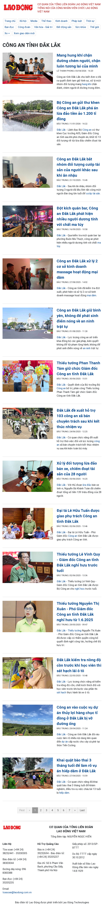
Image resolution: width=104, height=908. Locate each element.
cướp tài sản (93, 193)
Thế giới (94, 27)
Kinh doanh (61, 20)
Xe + (7, 33)
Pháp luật (77, 20)
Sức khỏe (80, 27)
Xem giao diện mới (24, 33)
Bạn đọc (9, 27)
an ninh (86, 348)
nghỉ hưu (79, 588)
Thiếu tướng (74, 630)
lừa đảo (87, 484)
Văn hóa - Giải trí (43, 27)
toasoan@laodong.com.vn (17, 892)
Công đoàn (24, 27)
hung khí (87, 84)
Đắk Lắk (61, 129)
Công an (86, 129)
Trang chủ (10, 20)
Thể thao (46, 20)
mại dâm (91, 295)
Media (33, 20)
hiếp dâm (64, 792)
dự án (65, 741)
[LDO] (28, 69)
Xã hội (23, 20)
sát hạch (61, 692)
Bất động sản (63, 27)
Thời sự (90, 20)
